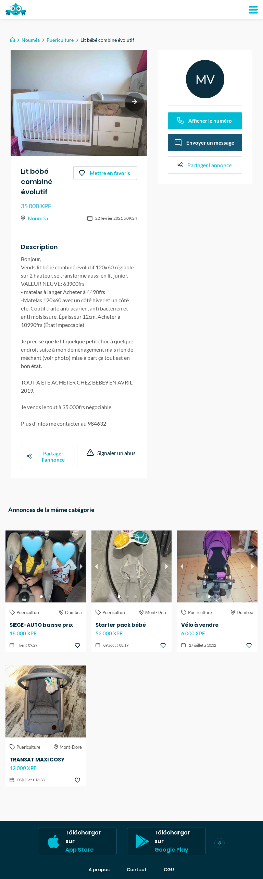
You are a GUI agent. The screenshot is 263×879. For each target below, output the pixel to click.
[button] (41, 596)
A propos (99, 869)
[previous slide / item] (10, 566)
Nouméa (31, 40)
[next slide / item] (134, 102)
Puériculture (60, 40)
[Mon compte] (253, 9)
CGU (169, 869)
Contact (137, 869)
